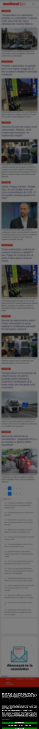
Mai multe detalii (23, 697)
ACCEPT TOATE (19, 722)
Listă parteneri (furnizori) (6, 719)
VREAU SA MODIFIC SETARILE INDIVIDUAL (19, 725)
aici (19, 704)
